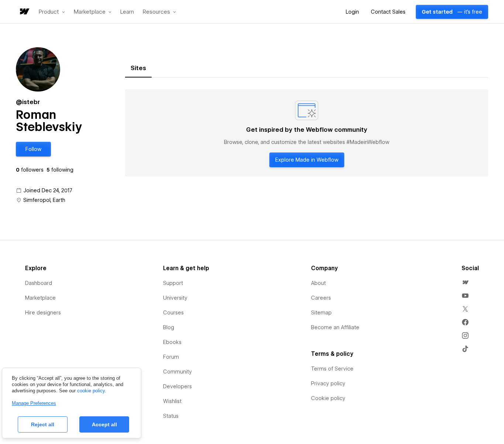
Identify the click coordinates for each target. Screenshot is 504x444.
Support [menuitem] (173, 283)
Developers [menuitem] (177, 386)
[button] (51, 12)
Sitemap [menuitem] (321, 313)
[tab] (138, 68)
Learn (127, 12)
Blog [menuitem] (168, 327)
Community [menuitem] (177, 372)
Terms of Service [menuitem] (332, 369)
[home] (24, 12)
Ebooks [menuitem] (172, 342)
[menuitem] (465, 282)
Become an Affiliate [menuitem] (335, 327)
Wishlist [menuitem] (172, 401)
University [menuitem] (175, 298)
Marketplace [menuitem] (40, 298)
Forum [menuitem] (171, 357)
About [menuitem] (318, 283)
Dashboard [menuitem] (38, 283)
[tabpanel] (306, 133)
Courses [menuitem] (173, 313)
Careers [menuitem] (321, 298)
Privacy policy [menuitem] (328, 383)
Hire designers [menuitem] (43, 313)
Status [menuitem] (171, 416)
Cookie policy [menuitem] (328, 398)
